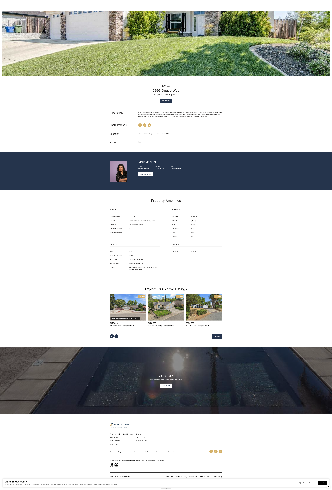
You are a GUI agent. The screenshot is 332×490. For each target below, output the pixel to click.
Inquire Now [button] (166, 101)
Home (111, 452)
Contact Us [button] (166, 385)
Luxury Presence (125, 476)
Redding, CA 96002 (141, 440)
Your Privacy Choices (166, 488)
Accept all (322, 483)
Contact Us (171, 452)
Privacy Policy (217, 476)
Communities (133, 452)
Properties (121, 452)
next (116, 336)
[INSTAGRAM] (211, 451)
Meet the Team (146, 452)
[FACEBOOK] (216, 451)
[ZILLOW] (220, 451)
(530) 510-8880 (160, 168)
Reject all (301, 483)
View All (217, 336)
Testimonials (159, 452)
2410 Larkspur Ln (141, 438)
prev (112, 336)
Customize (312, 483)
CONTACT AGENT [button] (145, 174)
